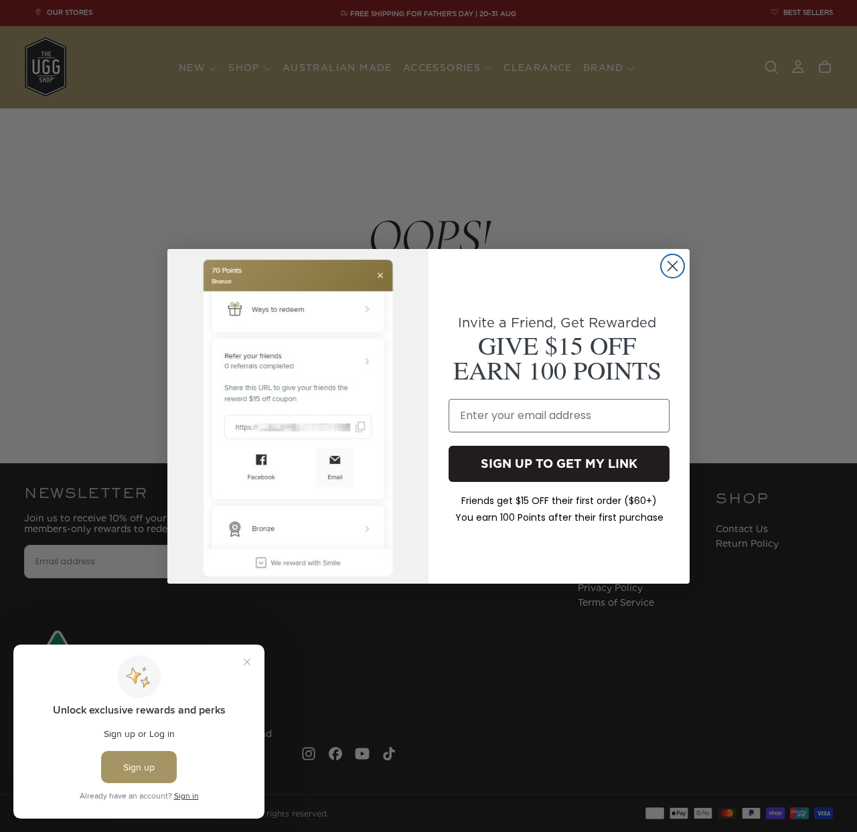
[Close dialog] (672, 266)
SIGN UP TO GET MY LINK (559, 462)
